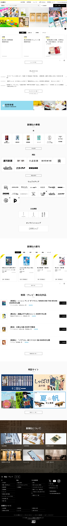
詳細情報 (64, 303)
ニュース (35, 2)
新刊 (33, 482)
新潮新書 (4, 489)
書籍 (24, 252)
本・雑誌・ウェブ (60, 5)
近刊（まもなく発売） (37, 484)
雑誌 (43, 252)
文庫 (30, 252)
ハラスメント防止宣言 (38, 515)
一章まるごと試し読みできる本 (38, 492)
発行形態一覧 (5, 498)
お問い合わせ (42, 2)
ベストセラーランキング (38, 487)
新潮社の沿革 (35, 508)
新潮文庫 (4, 487)
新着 (23, 32)
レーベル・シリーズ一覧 (7, 496)
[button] (60, 60)
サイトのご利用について (18, 515)
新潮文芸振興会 (53, 491)
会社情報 (23, 2)
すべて (18, 252)
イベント (44, 32)
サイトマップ (50, 515)
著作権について (51, 2)
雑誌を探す (33, 175)
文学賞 (37, 32)
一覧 (18, 476)
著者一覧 (4, 500)
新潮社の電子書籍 (6, 494)
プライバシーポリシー (28, 515)
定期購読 (19, 487)
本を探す (34, 148)
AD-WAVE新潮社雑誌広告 (55, 493)
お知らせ (30, 32)
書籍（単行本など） (6, 484)
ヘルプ (45, 515)
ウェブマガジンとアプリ (23, 484)
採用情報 (29, 2)
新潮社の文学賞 (5, 510)
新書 (37, 252)
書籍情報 (31, 305)
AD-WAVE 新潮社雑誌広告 (62, 2)
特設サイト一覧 (36, 495)
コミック (49, 252)
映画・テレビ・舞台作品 (38, 489)
